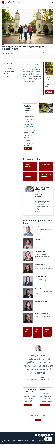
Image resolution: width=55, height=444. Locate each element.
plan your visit (30, 143)
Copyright (39, 440)
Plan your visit (45, 405)
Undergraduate (5, 7)
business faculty (30, 71)
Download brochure (49, 92)
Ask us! (38, 420)
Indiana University (45, 442)
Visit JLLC (27, 405)
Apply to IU (28, 148)
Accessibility (6, 440)
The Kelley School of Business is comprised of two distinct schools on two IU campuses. (42, 192)
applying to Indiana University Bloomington (29, 126)
